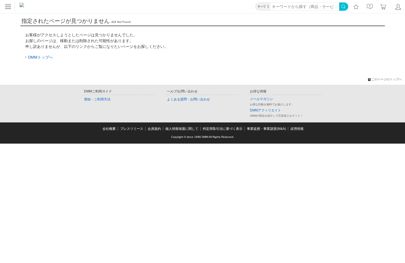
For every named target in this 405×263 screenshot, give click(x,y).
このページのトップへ (386, 79)
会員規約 (154, 129)
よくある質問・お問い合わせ (188, 99)
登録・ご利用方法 (97, 99)
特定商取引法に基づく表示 (222, 129)
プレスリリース (131, 129)
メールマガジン (261, 99)
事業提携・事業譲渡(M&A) (266, 129)
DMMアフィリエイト (265, 110)
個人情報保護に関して (181, 129)
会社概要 (109, 129)
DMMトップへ (40, 57)
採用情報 (297, 129)
